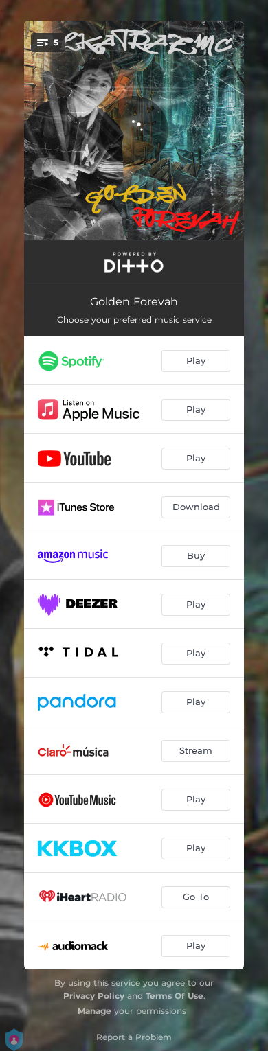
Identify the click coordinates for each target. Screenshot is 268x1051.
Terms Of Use (174, 996)
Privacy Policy (93, 996)
